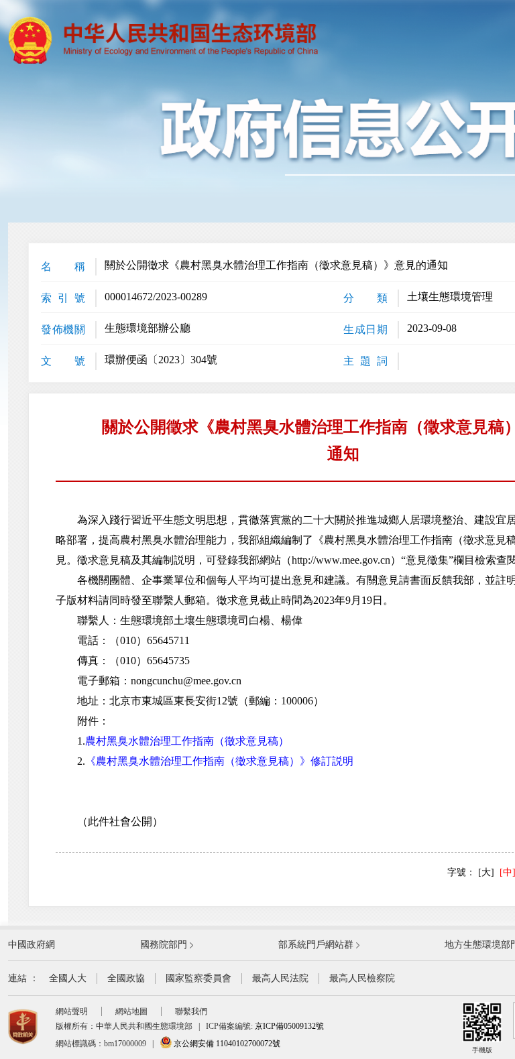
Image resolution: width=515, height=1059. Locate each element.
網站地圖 (131, 1011)
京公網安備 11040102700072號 (226, 1043)
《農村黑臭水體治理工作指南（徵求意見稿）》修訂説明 (219, 761)
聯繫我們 (191, 1011)
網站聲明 (72, 1011)
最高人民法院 (280, 978)
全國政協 (126, 978)
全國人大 (68, 978)
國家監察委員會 (198, 978)
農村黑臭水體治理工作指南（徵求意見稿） (187, 741)
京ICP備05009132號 (289, 1026)
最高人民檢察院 (362, 978)
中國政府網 (31, 945)
